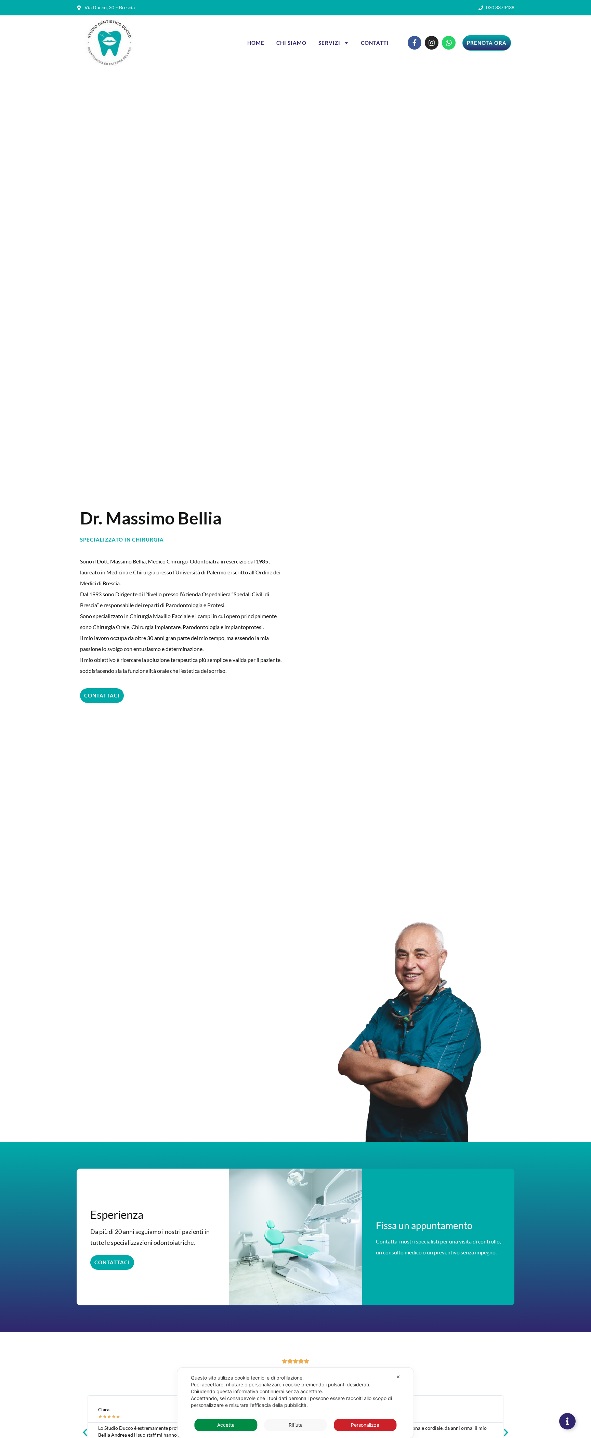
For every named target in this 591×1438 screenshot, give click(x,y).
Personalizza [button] (365, 1425)
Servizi (329, 43)
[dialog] (295, 1403)
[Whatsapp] (449, 43)
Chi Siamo (291, 43)
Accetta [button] (226, 1425)
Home (255, 43)
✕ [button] (398, 1377)
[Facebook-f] (414, 43)
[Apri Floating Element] (567, 1421)
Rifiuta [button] (296, 1425)
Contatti (375, 43)
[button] (85, 1432)
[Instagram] (431, 43)
